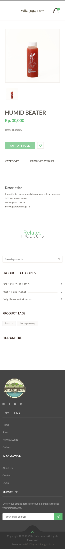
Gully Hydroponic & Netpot (17, 299)
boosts (9, 323)
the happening (27, 323)
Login (5, 482)
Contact (7, 475)
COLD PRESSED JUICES (16, 284)
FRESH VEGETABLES (42, 161)
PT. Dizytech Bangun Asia (39, 544)
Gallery (6, 447)
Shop (5, 432)
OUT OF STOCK (20, 145)
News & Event (10, 439)
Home (5, 424)
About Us (7, 467)
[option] (32, 56)
